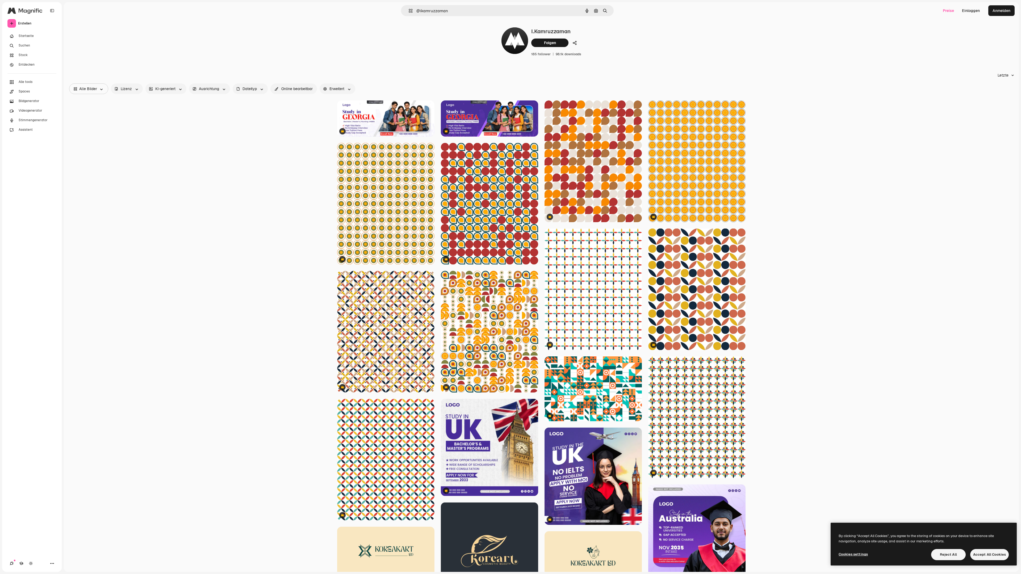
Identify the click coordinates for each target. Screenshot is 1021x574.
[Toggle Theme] (31, 563)
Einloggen (971, 10)
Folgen (550, 42)
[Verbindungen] (11, 563)
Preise (948, 10)
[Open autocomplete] (408, 11)
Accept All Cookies (989, 554)
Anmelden (1001, 10)
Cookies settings (853, 554)
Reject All (948, 554)
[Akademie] (21, 563)
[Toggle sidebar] (52, 10)
